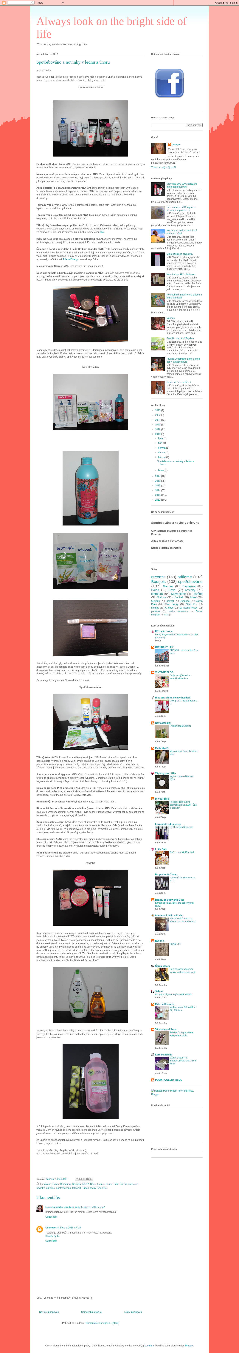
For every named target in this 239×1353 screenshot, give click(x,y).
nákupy (155, 607)
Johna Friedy (70, 259)
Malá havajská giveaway (180, 253)
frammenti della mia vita (169, 915)
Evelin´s (159, 940)
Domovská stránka (91, 1312)
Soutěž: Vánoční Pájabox (180, 338)
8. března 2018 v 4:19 (69, 1227)
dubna (161, 452)
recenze (158, 577)
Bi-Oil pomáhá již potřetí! (182, 852)
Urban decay (89, 1188)
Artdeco (169, 607)
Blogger (189, 1345)
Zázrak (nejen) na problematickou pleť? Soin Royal (183, 1060)
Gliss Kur (191, 604)
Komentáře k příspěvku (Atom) (102, 1323)
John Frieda (120, 1184)
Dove (93, 1184)
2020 (158, 424)
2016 (158, 480)
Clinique (155, 601)
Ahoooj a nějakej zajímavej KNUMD (173, 994)
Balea (56, 1184)
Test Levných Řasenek (181, 827)
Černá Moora (162, 966)
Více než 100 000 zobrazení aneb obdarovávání (182, 185)
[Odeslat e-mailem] (77, 1179)
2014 (158, 490)
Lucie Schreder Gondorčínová (62, 1207)
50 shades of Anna (165, 1029)
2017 (158, 476)
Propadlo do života (166, 874)
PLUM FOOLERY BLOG (168, 1079)
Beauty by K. (52, 1236)
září (160, 443)
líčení (193, 597)
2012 (158, 499)
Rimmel (170, 601)
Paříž (166, 615)
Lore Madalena (163, 1054)
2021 (158, 420)
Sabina (159, 991)
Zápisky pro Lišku (165, 773)
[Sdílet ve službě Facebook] (87, 1179)
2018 (158, 434)
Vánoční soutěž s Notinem (181, 274)
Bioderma (65, 1184)
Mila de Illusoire (164, 1004)
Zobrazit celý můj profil (163, 167)
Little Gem (161, 849)
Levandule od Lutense (168, 824)
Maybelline (178, 593)
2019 (158, 429)
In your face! (162, 798)
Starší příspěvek (133, 1312)
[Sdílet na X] (84, 1179)
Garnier (101, 1184)
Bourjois (76, 1184)
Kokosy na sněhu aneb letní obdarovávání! (182, 232)
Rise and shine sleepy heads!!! (172, 697)
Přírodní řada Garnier (180, 726)
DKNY (85, 1184)
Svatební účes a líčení (179, 382)
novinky (40, 1188)
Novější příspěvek (49, 1312)
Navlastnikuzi (163, 722)
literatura (157, 593)
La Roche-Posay (188, 607)
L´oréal (178, 597)
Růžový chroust (164, 631)
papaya (176, 144)
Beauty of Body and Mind (169, 899)
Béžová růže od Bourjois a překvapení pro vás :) (181, 209)
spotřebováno (63, 1188)
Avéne (47, 1184)
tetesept (76, 1188)
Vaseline (102, 1188)
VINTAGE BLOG (164, 672)
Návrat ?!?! (175, 944)
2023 (158, 410)
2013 (158, 495)
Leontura (149, 1345)
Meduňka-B (161, 748)
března (162, 457)
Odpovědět (51, 1216)
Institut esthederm (178, 611)
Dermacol (185, 601)
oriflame (50, 1188)
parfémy (155, 611)
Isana (109, 1184)
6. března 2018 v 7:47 (93, 1207)
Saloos (162, 597)
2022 (158, 415)
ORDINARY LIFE (164, 647)
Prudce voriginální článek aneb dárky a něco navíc (183, 360)
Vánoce (171, 318)
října (161, 438)
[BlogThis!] (80, 1179)
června (162, 447)
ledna (161, 470)
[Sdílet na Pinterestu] (91, 1179)
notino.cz (133, 1184)
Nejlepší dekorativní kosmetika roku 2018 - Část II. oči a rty (183, 805)
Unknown (50, 1227)
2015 (158, 485)
